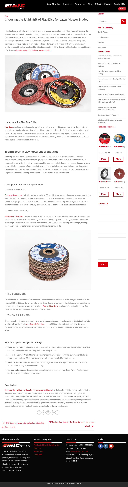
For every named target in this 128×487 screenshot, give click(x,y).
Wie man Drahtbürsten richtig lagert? (111, 94)
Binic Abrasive (53, 4)
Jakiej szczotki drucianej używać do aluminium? (110, 122)
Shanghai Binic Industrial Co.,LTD (70, 483)
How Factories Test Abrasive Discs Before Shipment (110, 57)
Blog (90, 4)
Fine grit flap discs (50, 306)
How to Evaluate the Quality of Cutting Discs (111, 80)
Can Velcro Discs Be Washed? (108, 115)
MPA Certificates (103, 4)
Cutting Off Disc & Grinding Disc (47, 445)
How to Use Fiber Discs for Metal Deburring (109, 88)
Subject (101, 232)
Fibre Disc (38, 455)
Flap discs (9, 127)
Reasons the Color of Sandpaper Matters (109, 65)
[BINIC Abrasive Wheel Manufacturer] (22, 6)
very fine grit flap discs (35, 324)
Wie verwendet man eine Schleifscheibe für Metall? (107, 109)
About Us (67, 4)
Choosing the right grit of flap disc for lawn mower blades (28, 390)
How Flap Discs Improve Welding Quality (109, 72)
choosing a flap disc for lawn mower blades (32, 50)
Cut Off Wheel (103, 32)
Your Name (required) (106, 208)
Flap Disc (101, 42)
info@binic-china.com (79, 452)
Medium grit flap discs (14, 216)
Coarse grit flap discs (13, 195)
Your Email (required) (105, 220)
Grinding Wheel (103, 37)
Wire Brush (102, 47)
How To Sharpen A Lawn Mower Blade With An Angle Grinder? (111, 101)
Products (79, 4)
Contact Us (119, 4)
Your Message (103, 243)
